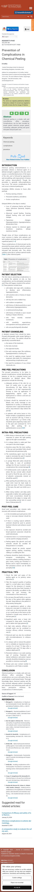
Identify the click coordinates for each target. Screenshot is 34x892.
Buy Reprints (13, 29)
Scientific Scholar (14, 853)
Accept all (17, 887)
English (6, 36)
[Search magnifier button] (31, 16)
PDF (28, 29)
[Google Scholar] (13, 708)
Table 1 (4, 254)
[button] (30, 8)
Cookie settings (17, 877)
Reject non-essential (17, 882)
